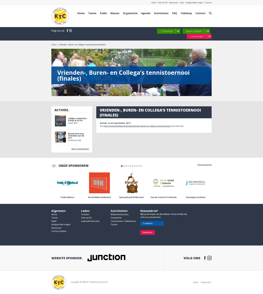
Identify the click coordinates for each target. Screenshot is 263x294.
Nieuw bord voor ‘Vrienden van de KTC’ (76, 136)
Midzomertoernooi (119, 214)
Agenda (145, 13)
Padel (103, 13)
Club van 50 (162, 2)
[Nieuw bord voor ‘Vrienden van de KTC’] (60, 137)
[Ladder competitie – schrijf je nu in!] (60, 120)
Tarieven (85, 214)
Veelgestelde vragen (194, 2)
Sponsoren (173, 2)
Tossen (114, 224)
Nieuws (114, 13)
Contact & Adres (58, 231)
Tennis (92, 13)
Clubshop (186, 13)
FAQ (174, 13)
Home (153, 2)
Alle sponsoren (205, 164)
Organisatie (130, 13)
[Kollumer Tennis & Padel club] (60, 16)
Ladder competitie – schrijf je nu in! (78, 119)
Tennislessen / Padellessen (123, 221)
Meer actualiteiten (80, 148)
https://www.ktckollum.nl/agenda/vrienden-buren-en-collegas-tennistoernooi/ (137, 126)
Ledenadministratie (90, 221)
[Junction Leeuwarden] (106, 258)
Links (182, 2)
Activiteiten (161, 13)
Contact (208, 2)
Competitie (116, 217)
